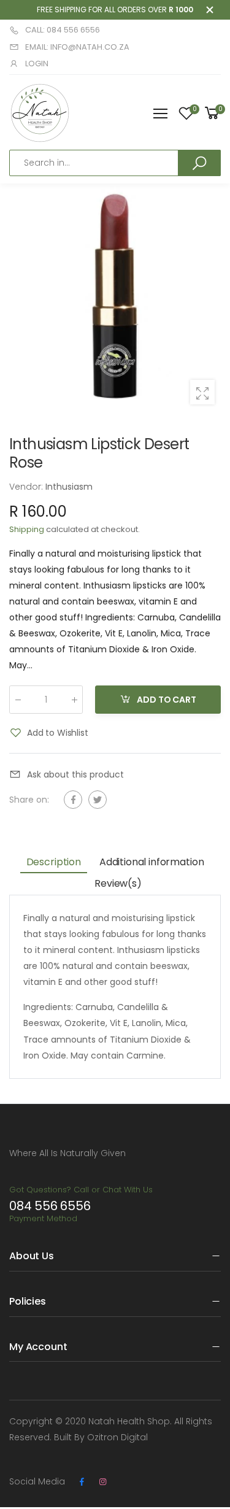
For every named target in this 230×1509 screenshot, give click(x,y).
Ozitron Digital (117, 1437)
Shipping (26, 529)
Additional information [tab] (151, 862)
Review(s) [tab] (118, 883)
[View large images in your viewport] (202, 392)
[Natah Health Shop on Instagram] (102, 1482)
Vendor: (27, 486)
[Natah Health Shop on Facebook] (81, 1482)
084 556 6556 (50, 1205)
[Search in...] (199, 163)
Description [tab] (53, 862)
